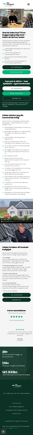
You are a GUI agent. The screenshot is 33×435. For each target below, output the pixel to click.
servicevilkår (14, 428)
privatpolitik (5, 428)
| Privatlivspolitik (24, 421)
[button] (16, 320)
